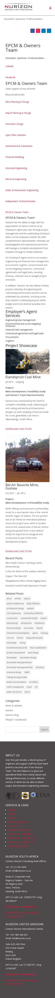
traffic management (15, 687)
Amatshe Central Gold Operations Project (26, 585)
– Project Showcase (17, 822)
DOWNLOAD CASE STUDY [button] (19, 428)
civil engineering (14, 613)
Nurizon (9, 710)
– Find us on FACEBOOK (20, 830)
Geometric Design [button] (14, 123)
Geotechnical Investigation (18, 633)
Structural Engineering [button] (16, 168)
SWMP (26, 672)
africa (9, 598)
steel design (33, 652)
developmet (26, 623)
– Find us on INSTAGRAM (20, 834)
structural (40, 667)
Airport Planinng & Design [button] (18, 112)
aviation (30, 608)
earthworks (39, 623)
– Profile (12, 814)
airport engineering (15, 603)
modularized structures (17, 647)
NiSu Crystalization (38, 647)
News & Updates (14, 705)
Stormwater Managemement (19, 662)
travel (29, 687)
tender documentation (16, 682)
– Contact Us (14, 826)
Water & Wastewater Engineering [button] (22, 190)
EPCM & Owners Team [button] (17, 212)
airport (27, 598)
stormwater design (28, 657)
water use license (14, 692)
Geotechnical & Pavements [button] (19, 146)
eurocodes (28, 628)
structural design (14, 672)
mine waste (11, 642)
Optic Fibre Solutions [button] (16, 135)
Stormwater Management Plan (20, 667)
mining (22, 642)
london (20, 637)
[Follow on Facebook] (32, 31)
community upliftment (33, 613)
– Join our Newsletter (18, 846)
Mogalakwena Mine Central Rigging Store (26, 580)
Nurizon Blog (12, 714)
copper (43, 618)
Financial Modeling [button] (15, 156)
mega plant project (34, 637)
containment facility (29, 618)
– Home (12, 810)
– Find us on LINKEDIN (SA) (21, 838)
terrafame (33, 682)
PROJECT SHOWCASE (16, 719)
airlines (18, 598)
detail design (12, 623)
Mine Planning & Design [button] (17, 101)
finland (39, 628)
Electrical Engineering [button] (16, 179)
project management (16, 652)
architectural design (15, 608)
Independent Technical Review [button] (20, 201)
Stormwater (12, 657)
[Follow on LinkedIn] (43, 31)
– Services (13, 818)
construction (12, 618)
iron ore (10, 637)
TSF (36, 687)
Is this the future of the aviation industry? (26, 571)
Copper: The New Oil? (16, 576)
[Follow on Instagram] (38, 31)
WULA (27, 692)
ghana (35, 633)
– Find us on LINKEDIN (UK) (21, 842)
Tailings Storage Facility (17, 677)
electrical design (14, 628)
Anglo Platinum (33, 603)
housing (44, 633)
